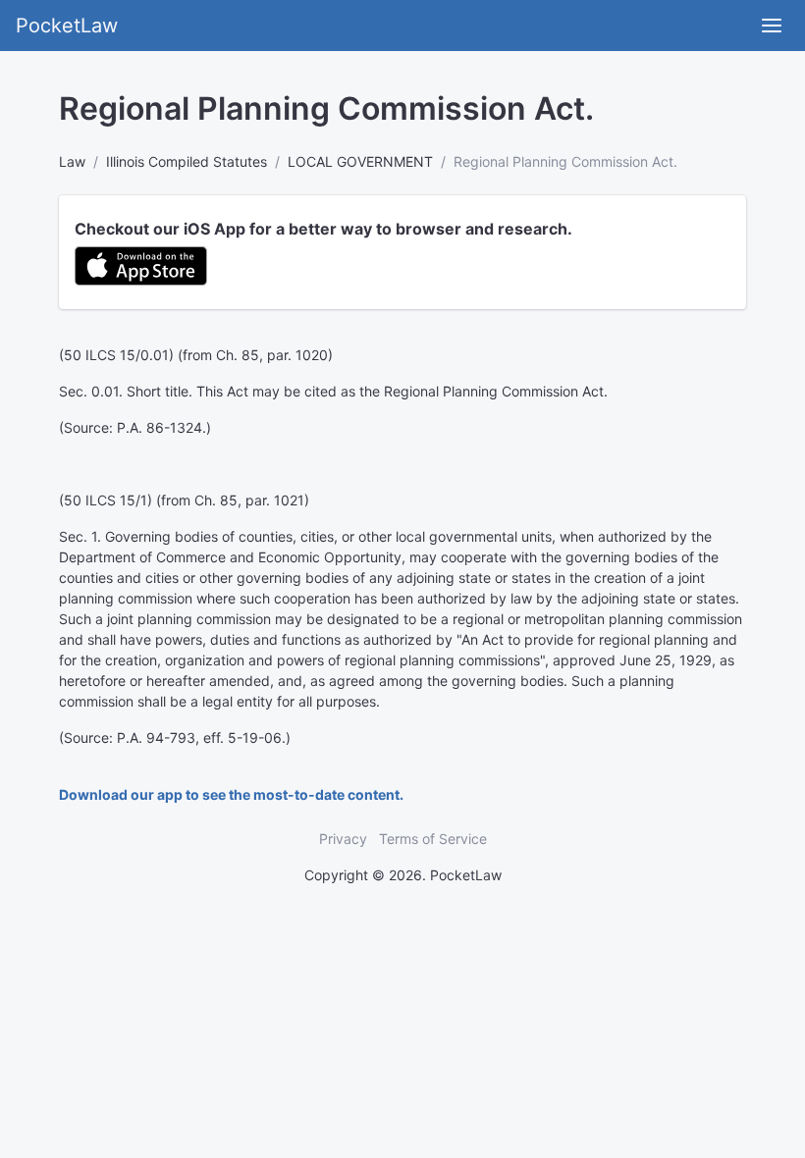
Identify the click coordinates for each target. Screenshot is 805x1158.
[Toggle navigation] (771, 25)
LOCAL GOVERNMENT (360, 161)
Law (72, 161)
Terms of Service (433, 838)
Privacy (343, 838)
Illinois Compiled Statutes (186, 161)
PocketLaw (67, 25)
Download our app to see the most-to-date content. (231, 794)
